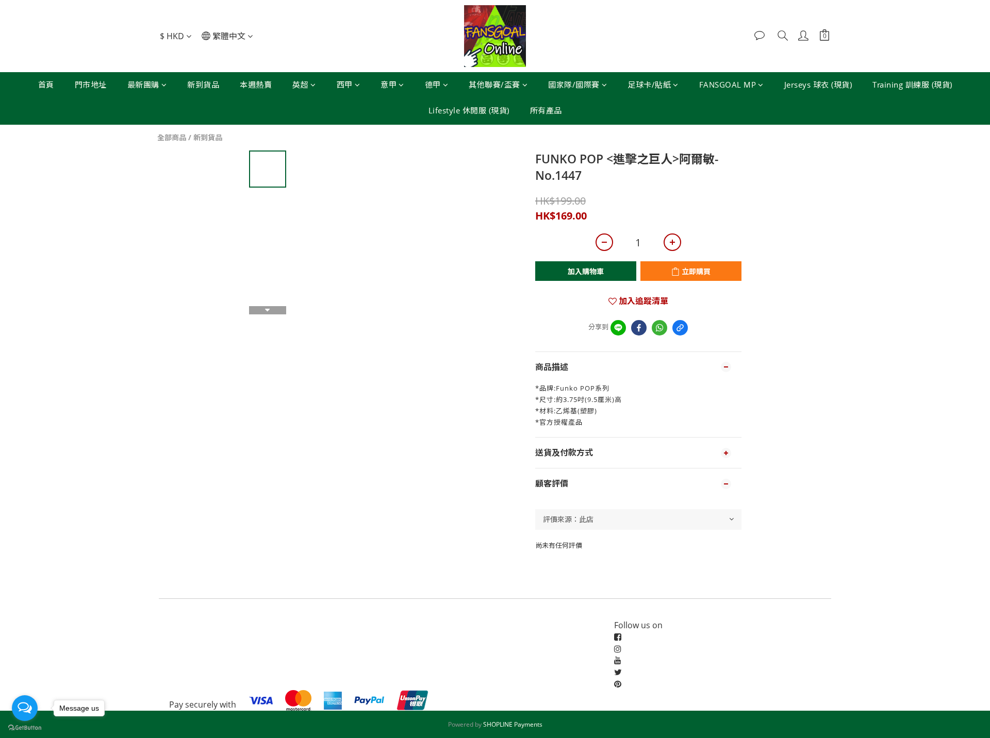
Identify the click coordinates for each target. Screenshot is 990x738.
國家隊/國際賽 (574, 84)
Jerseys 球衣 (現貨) (818, 84)
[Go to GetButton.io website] (24, 728)
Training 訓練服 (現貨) (912, 84)
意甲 (389, 84)
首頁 (46, 84)
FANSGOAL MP (727, 84)
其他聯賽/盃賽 (494, 84)
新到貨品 (203, 84)
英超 (300, 84)
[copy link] (680, 328)
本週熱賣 (256, 84)
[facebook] (639, 328)
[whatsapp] (659, 328)
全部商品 (171, 137)
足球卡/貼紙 (649, 84)
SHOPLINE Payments (512, 724)
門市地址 (91, 84)
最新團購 (143, 84)
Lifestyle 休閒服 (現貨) (468, 110)
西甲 (345, 84)
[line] (618, 328)
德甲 (433, 84)
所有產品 (546, 110)
